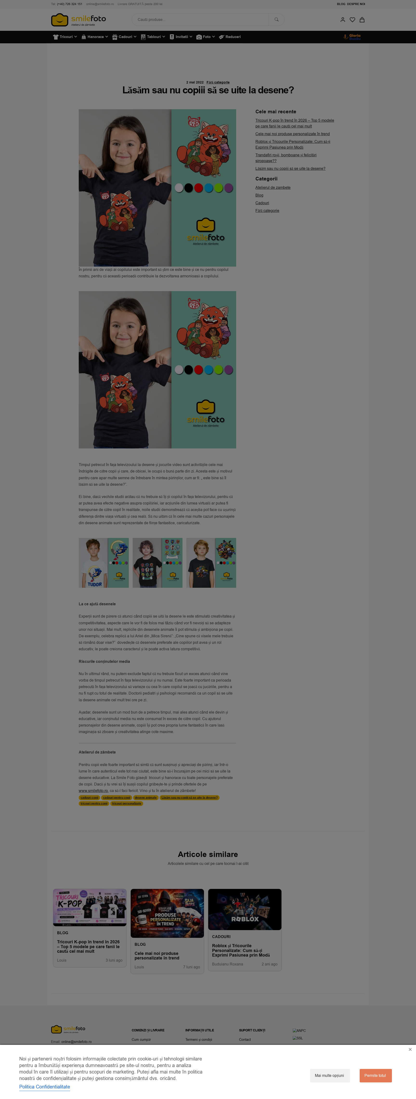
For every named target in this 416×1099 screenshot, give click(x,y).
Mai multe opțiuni (329, 1075)
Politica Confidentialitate (44, 1087)
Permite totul (375, 1075)
